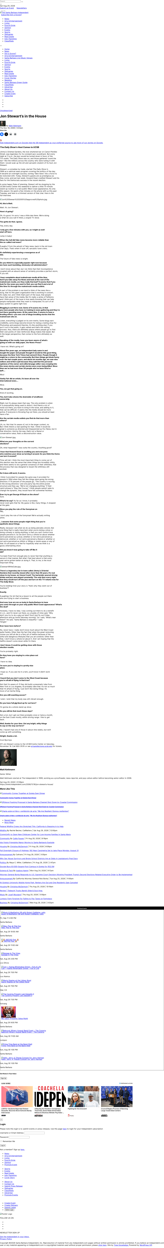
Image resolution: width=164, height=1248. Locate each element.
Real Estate (9, 36)
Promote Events (11, 1195)
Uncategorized (6, 110)
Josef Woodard (14, 894)
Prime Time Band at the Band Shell (15, 1046)
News (6, 19)
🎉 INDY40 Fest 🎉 (9, 941)
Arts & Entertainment (13, 21)
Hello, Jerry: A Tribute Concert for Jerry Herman (21, 1059)
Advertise (8, 87)
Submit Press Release (13, 1186)
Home (6, 49)
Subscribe (5, 15)
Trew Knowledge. (121, 1245)
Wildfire (3, 830)
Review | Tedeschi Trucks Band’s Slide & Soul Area (21, 890)
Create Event (10, 93)
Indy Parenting (10, 39)
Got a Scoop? (16, 15)
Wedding (8, 80)
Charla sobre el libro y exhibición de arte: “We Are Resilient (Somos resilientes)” (28, 816)
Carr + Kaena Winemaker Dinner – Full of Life (20, 968)
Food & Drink (9, 25)
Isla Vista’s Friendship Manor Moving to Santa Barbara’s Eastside (27, 842)
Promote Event (10, 1165)
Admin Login (9, 1210)
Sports (7, 32)
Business (4, 903)
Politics (3, 862)
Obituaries (8, 34)
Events (7, 30)
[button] (17, 1102)
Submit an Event (7, 8)
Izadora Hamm (22, 870)
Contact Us (9, 91)
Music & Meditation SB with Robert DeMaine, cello (22, 914)
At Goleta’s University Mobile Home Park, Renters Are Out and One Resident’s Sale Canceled (39, 882)
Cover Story (9, 1177)
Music (2, 894)
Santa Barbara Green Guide (15, 82)
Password (4, 1137)
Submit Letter (10, 1207)
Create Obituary (11, 1205)
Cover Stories (10, 78)
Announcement (6, 854)
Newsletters (22, 8)
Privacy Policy (6, 1239)
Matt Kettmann (15, 126)
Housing (3, 846)
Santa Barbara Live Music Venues (18, 58)
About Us (8, 89)
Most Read (8, 822)
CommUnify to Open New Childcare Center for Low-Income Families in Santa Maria (35, 834)
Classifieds (9, 41)
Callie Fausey (18, 838)
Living (6, 23)
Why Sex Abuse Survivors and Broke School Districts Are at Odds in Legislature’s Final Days (39, 858)
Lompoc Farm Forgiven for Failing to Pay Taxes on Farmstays (26, 899)
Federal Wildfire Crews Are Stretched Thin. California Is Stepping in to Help (31, 826)
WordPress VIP (146, 1245)
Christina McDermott (19, 846)
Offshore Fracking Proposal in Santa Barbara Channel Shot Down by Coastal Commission (32, 807)
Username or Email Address (11, 1133)
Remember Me (8, 1141)
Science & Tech (6, 870)
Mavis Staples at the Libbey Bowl (15, 982)
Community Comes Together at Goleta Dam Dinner (18, 798)
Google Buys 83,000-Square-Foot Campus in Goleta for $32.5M (27, 866)
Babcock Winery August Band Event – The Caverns (22, 1032)
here (64, 1129)
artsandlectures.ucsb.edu (41, 746)
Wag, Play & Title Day (10, 927)
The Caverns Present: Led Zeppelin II (16, 995)
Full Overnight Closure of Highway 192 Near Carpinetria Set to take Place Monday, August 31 (39, 850)
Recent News (10, 820)
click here (102, 1245)
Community (5, 838)
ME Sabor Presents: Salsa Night (14, 1018)
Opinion (7, 28)
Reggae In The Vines (9, 955)
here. (23, 1149)
